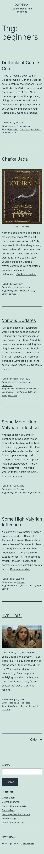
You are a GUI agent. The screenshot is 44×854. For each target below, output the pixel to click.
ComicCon (36, 129)
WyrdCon (12, 395)
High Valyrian (21, 392)
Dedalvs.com (8, 797)
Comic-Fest (31, 388)
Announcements (24, 126)
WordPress (28, 843)
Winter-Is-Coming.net (13, 822)
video (4, 395)
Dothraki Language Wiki (14, 806)
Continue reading (27, 112)
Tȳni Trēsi (12, 615)
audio (12, 388)
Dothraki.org (8, 810)
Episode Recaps (24, 703)
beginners (13, 129)
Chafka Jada (15, 159)
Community (7, 385)
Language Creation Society (16, 814)
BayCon (13, 585)
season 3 (6, 709)
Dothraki (22, 4)
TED (30, 392)
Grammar (21, 489)
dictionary (24, 290)
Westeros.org (9, 818)
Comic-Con (25, 129)
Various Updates (19, 320)
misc (14, 294)
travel (13, 132)
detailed (23, 492)
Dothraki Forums (10, 802)
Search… (6, 765)
